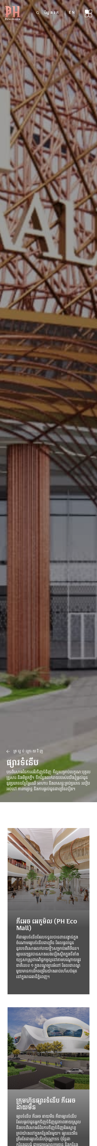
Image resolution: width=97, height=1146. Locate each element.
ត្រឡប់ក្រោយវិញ (27, 751)
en (72, 13)
